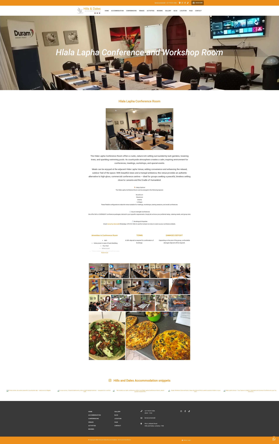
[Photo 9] (179, 286)
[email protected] (113, 224)
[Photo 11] (122, 303)
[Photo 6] (95, 286)
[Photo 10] (100, 303)
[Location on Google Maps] (179, 3)
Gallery (168, 11)
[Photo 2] (119, 270)
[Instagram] (182, 3)
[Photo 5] (180, 270)
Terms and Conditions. (124, 440)
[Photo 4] (160, 270)
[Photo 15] (107, 336)
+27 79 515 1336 (171, 3)
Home (107, 11)
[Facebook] (185, 3)
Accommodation (117, 11)
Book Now (199, 3)
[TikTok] (188, 3)
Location (183, 11)
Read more (104, 252)
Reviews (160, 11)
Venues (141, 11)
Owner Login (187, 440)
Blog (175, 11)
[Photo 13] (162, 303)
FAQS (191, 11)
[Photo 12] (144, 303)
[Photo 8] (146, 286)
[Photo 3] (139, 270)
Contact (198, 11)
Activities (150, 11)
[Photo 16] (158, 336)
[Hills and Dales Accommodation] (89, 10)
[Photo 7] (111, 286)
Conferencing (131, 11)
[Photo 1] (99, 270)
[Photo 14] (179, 303)
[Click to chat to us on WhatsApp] (274, 439)
